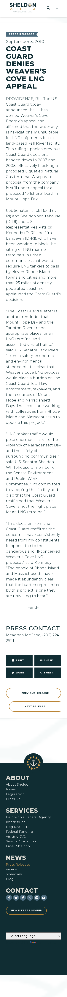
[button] (57, 7)
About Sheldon (18, 784)
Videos (11, 869)
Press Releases (21, 34)
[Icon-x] (30, 898)
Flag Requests (17, 827)
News (16, 857)
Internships (15, 822)
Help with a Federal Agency (28, 817)
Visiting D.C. (16, 836)
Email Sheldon (18, 846)
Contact (22, 890)
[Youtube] (44, 898)
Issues (11, 789)
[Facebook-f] (23, 898)
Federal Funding (19, 831)
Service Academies (21, 841)
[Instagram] (37, 898)
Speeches (14, 874)
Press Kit (13, 799)
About (18, 777)
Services (22, 810)
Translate (47, 942)
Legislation (15, 794)
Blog (10, 879)
